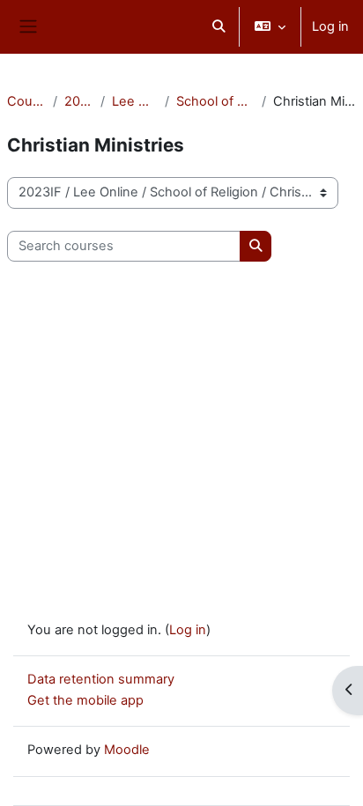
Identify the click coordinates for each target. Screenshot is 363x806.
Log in (330, 26)
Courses (26, 101)
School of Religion (215, 101)
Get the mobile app (85, 700)
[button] (218, 27)
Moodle (127, 750)
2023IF (78, 101)
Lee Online (135, 101)
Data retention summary (100, 679)
